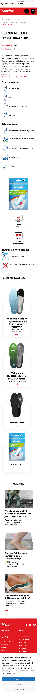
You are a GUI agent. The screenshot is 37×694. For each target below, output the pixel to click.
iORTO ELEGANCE (23, 646)
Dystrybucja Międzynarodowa (6, 638)
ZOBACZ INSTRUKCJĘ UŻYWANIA (14, 76)
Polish (22, 1)
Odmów (18, 684)
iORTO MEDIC (22, 643)
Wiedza (3, 648)
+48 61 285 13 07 (17, 4)
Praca (3, 650)
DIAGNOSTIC (22, 634)
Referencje (4, 645)
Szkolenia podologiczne (8, 642)
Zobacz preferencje (18, 689)
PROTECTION (22, 648)
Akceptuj (18, 679)
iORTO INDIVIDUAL (23, 640)
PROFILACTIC (22, 651)
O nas (3, 634)
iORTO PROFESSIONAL (24, 637)
